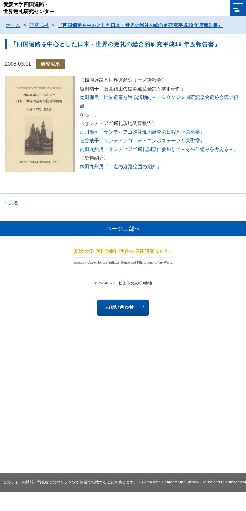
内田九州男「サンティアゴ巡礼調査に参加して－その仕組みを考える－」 (159, 149)
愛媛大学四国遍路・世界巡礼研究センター (28, 8)
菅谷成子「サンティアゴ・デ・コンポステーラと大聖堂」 (142, 140)
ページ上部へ (123, 229)
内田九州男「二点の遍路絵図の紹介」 (120, 166)
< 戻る (12, 202)
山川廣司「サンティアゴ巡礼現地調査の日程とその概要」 (142, 132)
